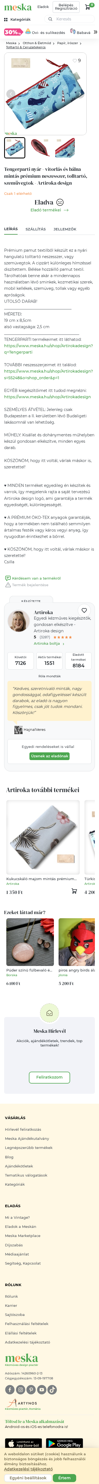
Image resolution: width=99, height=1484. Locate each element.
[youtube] (41, 1390)
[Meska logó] (18, 7)
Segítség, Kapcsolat (23, 1263)
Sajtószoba (15, 1315)
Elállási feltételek (21, 1333)
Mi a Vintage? (17, 1217)
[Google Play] (23, 1443)
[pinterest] (31, 1390)
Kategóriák (15, 1184)
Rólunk (11, 1296)
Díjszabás (14, 1245)
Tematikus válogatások (26, 1175)
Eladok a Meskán (20, 1227)
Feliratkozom (49, 1077)
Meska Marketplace (22, 1236)
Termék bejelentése (30, 585)
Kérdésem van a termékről (36, 578)
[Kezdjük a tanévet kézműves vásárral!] (13, 31)
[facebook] (10, 1390)
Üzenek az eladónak (49, 756)
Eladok (43, 7)
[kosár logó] (87, 7)
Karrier (11, 1306)
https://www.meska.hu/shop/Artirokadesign (47, 396)
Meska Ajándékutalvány (27, 1139)
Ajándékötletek (19, 1166)
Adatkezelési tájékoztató (27, 1342)
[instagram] (20, 1390)
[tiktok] (52, 1390)
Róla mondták (49, 676)
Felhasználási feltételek (26, 1324)
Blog (9, 1157)
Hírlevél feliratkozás (23, 1129)
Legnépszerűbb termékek (29, 1148)
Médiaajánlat (17, 1254)
